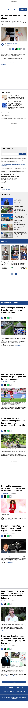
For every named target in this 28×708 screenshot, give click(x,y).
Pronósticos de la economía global (18, 199)
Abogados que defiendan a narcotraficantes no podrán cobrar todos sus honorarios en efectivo (16, 97)
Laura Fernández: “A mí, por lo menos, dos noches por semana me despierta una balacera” (13, 594)
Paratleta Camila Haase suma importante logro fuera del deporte (19, 226)
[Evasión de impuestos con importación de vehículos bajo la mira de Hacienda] (13, 546)
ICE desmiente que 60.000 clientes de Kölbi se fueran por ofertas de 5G (20, 234)
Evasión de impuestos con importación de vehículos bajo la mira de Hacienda (12, 528)
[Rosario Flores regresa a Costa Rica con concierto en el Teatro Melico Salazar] (13, 506)
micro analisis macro (6, 189)
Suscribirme (22, 153)
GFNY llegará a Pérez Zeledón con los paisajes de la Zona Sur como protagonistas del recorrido (13, 421)
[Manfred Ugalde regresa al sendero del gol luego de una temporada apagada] (13, 395)
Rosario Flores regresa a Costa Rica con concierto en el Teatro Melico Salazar (13, 488)
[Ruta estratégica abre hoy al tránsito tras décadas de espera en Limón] (13, 328)
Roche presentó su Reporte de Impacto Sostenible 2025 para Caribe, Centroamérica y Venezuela (5, 266)
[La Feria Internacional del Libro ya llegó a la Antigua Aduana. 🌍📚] (15, 252)
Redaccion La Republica (12, 43)
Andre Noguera (5, 381)
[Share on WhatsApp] (18, 49)
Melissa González (6, 493)
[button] (23, 9)
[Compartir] (24, 49)
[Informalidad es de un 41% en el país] (14, 34)
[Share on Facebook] (13, 49)
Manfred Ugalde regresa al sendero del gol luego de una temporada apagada (13, 376)
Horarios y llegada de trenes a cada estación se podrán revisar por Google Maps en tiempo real (13, 639)
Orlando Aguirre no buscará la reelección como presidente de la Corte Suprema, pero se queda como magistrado (20, 217)
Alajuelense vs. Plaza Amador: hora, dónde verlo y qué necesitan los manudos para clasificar (20, 208)
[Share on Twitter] (16, 49)
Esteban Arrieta (5, 533)
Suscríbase (21, 691)
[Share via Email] (21, 49)
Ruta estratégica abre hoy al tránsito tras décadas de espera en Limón (13, 310)
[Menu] (2, 9)
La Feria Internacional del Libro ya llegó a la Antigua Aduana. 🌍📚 (15, 264)
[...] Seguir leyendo (18, 345)
